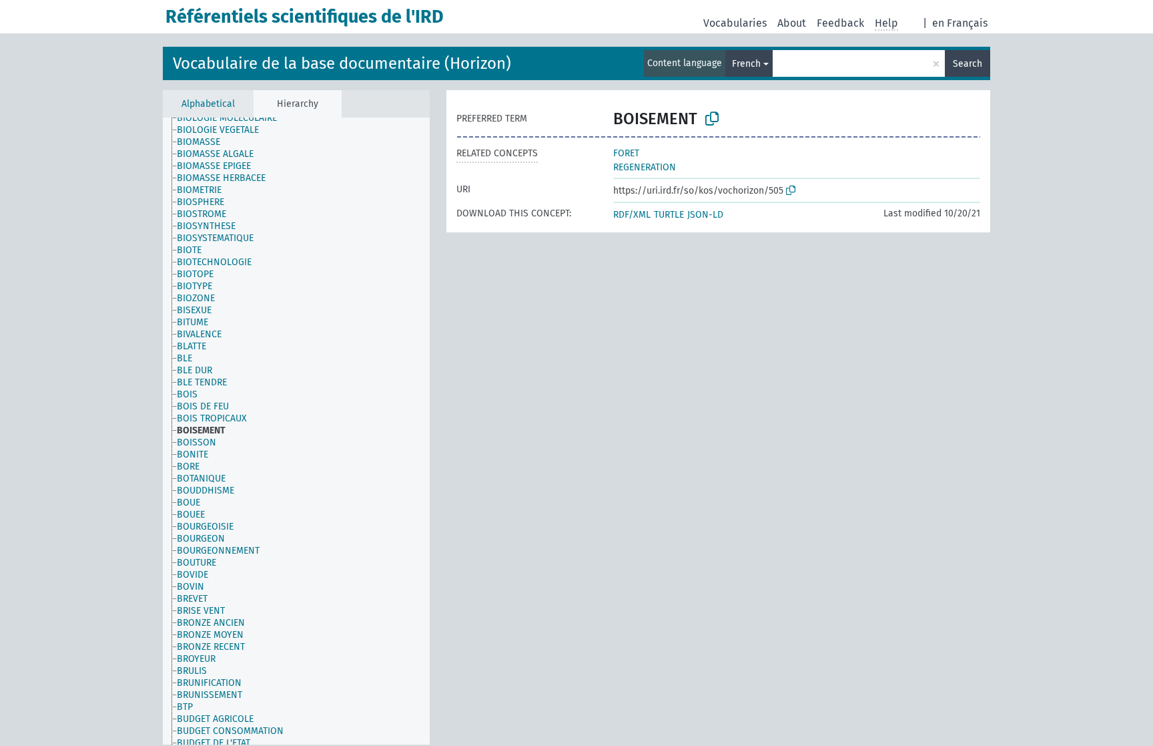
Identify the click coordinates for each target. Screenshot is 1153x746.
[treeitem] (232, 118)
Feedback (840, 23)
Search (967, 63)
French (746, 63)
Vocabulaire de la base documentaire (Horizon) (342, 63)
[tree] (296, 431)
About (791, 23)
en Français (960, 23)
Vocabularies (735, 23)
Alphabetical (208, 104)
